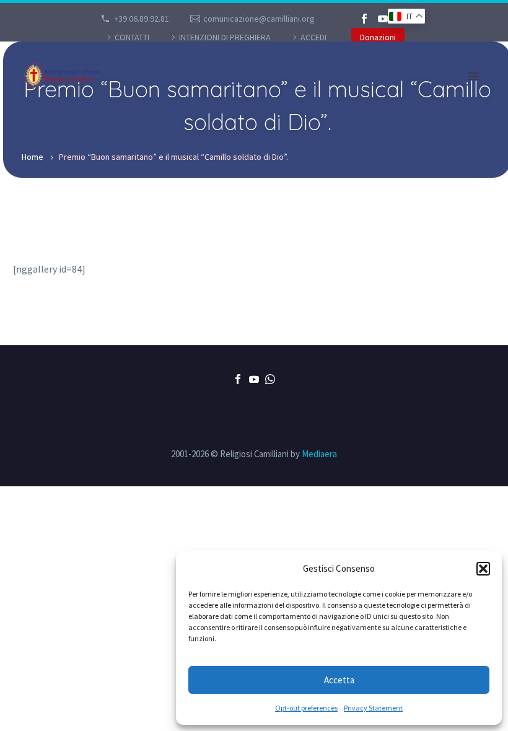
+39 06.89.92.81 (141, 18)
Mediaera (319, 454)
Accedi (313, 37)
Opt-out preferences (306, 707)
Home (32, 156)
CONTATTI (132, 37)
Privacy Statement (373, 707)
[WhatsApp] (270, 379)
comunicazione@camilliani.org (259, 18)
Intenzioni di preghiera (225, 37)
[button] (483, 568)
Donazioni (378, 37)
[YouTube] (383, 19)
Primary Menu (474, 76)
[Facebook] (364, 19)
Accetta (339, 680)
